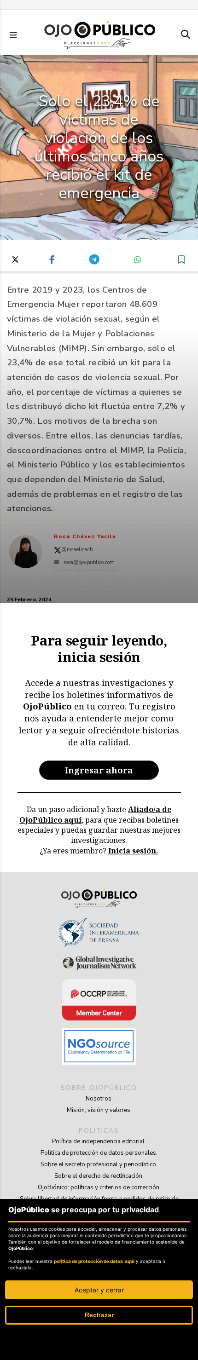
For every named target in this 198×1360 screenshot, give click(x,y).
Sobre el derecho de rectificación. (99, 1176)
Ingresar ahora (99, 770)
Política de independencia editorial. (99, 1141)
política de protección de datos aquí (94, 1261)
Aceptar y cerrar (99, 1290)
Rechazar (99, 1315)
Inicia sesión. (133, 851)
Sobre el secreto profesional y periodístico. (99, 1164)
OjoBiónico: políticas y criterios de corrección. (99, 1187)
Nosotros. (99, 1099)
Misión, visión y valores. (99, 1110)
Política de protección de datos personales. (99, 1153)
